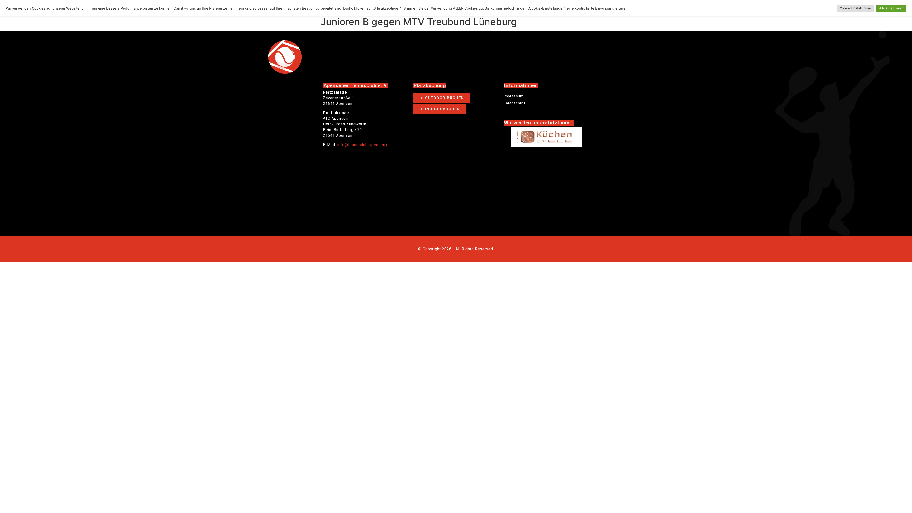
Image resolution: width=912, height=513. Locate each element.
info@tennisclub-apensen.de (364, 144)
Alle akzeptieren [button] (891, 8)
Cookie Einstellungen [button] (855, 8)
